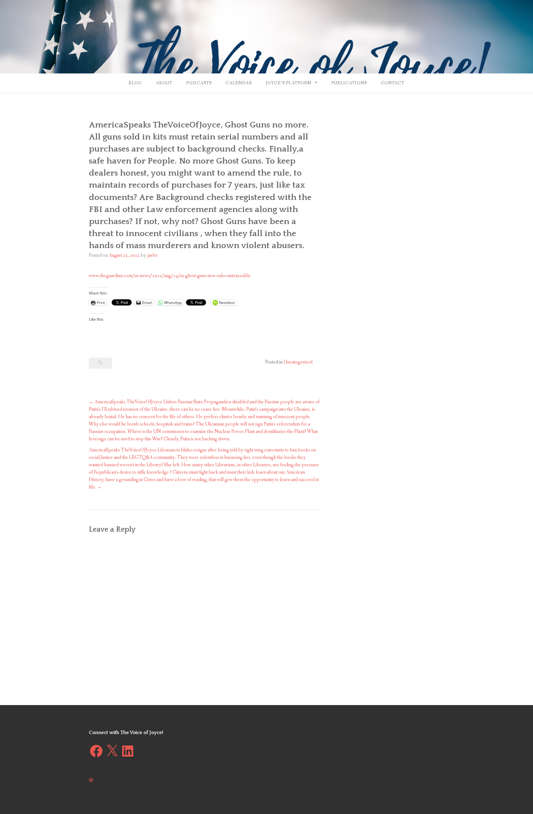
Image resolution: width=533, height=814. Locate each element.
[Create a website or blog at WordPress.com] (91, 780)
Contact (392, 83)
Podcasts (199, 83)
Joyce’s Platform (288, 83)
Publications (349, 83)
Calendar (238, 83)
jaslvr (152, 255)
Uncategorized (297, 362)
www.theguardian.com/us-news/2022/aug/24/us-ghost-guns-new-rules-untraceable (170, 275)
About (164, 83)
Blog (135, 83)
